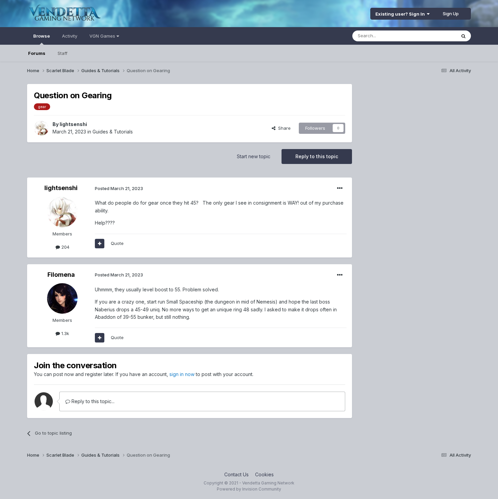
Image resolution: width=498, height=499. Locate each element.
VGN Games (103, 36)
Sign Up (451, 13)
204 (64, 247)
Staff (62, 53)
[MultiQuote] (99, 243)
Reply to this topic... (92, 401)
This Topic (436, 35)
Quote (117, 243)
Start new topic (253, 156)
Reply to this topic (316, 156)
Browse (41, 36)
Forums (36, 53)
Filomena (61, 274)
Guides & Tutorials (112, 131)
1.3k (64, 333)
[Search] (463, 35)
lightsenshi (73, 124)
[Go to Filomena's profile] (62, 298)
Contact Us (236, 474)
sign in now (181, 374)
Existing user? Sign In (401, 14)
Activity (69, 36)
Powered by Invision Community (249, 489)
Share (283, 128)
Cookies (264, 474)
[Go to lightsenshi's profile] (41, 128)
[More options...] (340, 188)
